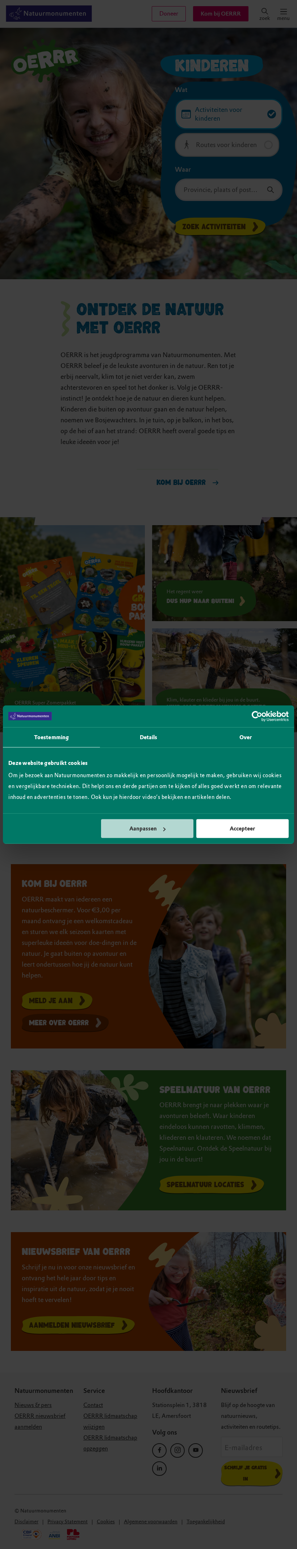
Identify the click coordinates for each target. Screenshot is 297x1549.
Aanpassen (143, 828)
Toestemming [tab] (51, 737)
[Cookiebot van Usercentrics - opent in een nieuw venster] (257, 716)
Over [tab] (245, 737)
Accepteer (242, 828)
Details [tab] (149, 737)
